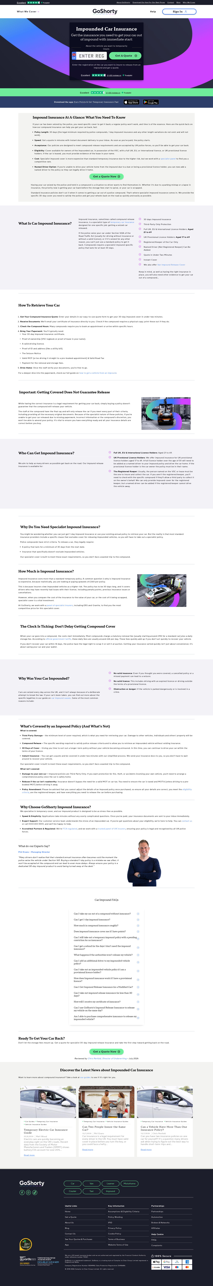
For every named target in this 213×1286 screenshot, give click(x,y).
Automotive (157, 1217)
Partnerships (157, 1211)
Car (72, 1183)
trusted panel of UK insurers (111, 829)
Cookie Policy (114, 1234)
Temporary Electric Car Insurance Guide (46, 1131)
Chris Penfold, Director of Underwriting (107, 1058)
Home (67, 1211)
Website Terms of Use (118, 1245)
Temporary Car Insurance (47, 1122)
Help (153, 11)
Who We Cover (189, 2)
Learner (110, 1183)
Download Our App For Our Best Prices (149, 2)
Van (91, 1183)
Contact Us (70, 1234)
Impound (110, 1191)
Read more (29, 1155)
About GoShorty (123, 2)
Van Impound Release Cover (171, 265)
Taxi (91, 1191)
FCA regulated (70, 829)
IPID (110, 1223)
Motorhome (129, 1183)
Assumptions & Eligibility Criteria (123, 1211)
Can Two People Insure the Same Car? (104, 1128)
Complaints (156, 1245)
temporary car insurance (122, 222)
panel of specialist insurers (60, 605)
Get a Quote (71, 1217)
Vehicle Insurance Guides (36, 1124)
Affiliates (155, 1228)
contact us (187, 821)
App (67, 1245)
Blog (178, 2)
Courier (72, 1191)
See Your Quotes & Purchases (78, 1239)
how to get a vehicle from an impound (97, 373)
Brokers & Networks (160, 1223)
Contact (170, 2)
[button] (106, 914)
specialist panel (168, 159)
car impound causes (61, 698)
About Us (69, 1223)
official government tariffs (58, 639)
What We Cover (26, 11)
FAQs (154, 1240)
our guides (85, 1077)
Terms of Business (116, 1239)
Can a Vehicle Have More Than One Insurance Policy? (164, 1128)
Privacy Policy (114, 1228)
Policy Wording (115, 1217)
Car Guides (30, 1122)
